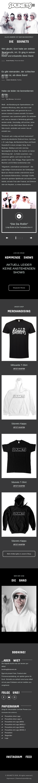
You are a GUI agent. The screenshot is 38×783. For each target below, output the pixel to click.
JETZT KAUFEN (19, 368)
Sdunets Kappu (19, 423)
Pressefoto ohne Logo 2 (13, 719)
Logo (6, 738)
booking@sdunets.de (9, 669)
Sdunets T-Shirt (19, 482)
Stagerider (8, 735)
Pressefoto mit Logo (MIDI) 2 (15, 724)
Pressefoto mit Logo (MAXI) (14, 727)
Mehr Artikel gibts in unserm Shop (19, 554)
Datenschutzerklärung (23, 778)
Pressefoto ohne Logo (12, 716)
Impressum (11, 778)
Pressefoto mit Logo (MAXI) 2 (15, 730)
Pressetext (8, 732)
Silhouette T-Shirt (19, 365)
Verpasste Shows (19, 288)
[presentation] (7, 238)
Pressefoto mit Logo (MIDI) (14, 722)
